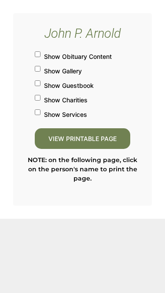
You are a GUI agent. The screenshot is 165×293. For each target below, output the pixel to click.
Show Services (65, 114)
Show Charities (66, 100)
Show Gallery (63, 71)
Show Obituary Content (78, 56)
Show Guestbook (69, 85)
